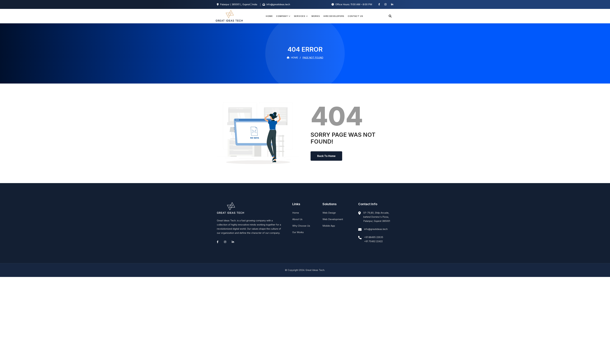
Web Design (329, 212)
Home (269, 16)
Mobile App (328, 225)
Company (282, 16)
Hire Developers (333, 16)
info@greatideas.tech (376, 229)
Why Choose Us (301, 225)
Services (299, 16)
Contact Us (355, 16)
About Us (297, 219)
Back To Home (326, 156)
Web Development (332, 219)
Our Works (298, 232)
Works (315, 16)
